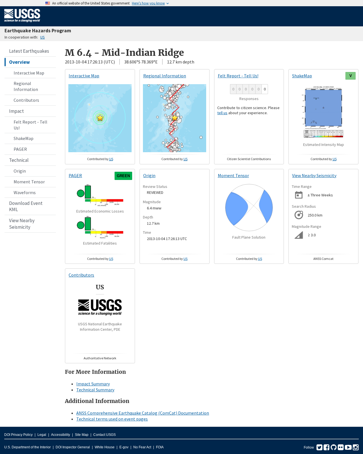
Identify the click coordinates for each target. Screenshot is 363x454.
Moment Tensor (29, 181)
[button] (100, 117)
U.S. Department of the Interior (27, 447)
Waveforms (25, 192)
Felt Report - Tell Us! (30, 125)
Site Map (81, 435)
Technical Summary (95, 390)
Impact (16, 111)
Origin (20, 171)
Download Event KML (26, 206)
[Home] (22, 23)
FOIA (160, 447)
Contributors (26, 100)
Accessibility (60, 435)
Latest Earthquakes (29, 51)
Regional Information (26, 86)
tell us (222, 112)
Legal (41, 435)
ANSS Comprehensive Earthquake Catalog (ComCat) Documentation (142, 413)
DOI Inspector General (73, 447)
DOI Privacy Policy (18, 435)
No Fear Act (142, 447)
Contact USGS (104, 435)
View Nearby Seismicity (22, 223)
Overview (19, 62)
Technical (19, 160)
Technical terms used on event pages (112, 419)
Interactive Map (29, 73)
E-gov (123, 447)
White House (105, 447)
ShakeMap (23, 138)
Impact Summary (93, 384)
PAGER (20, 149)
